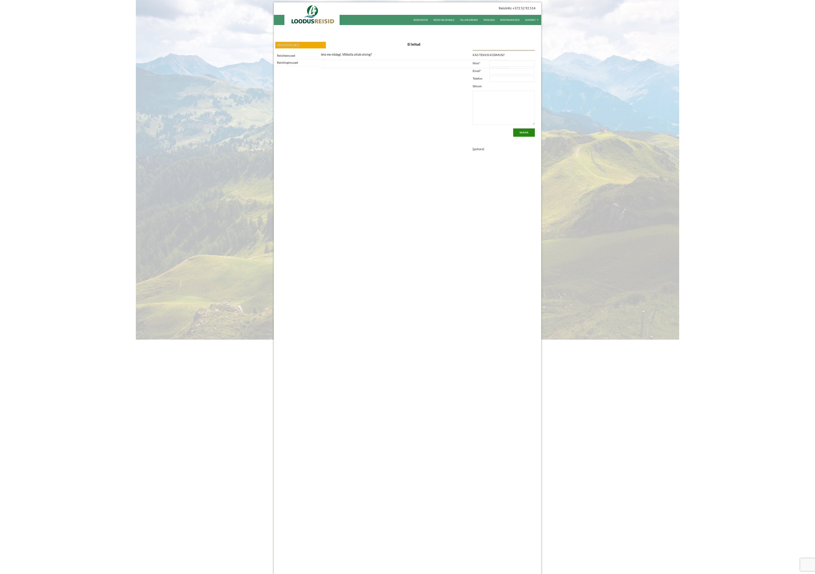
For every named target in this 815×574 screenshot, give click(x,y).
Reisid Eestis (420, 19)
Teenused (489, 19)
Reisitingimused (510, 19)
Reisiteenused (286, 55)
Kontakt (530, 19)
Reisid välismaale (443, 19)
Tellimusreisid (469, 19)
